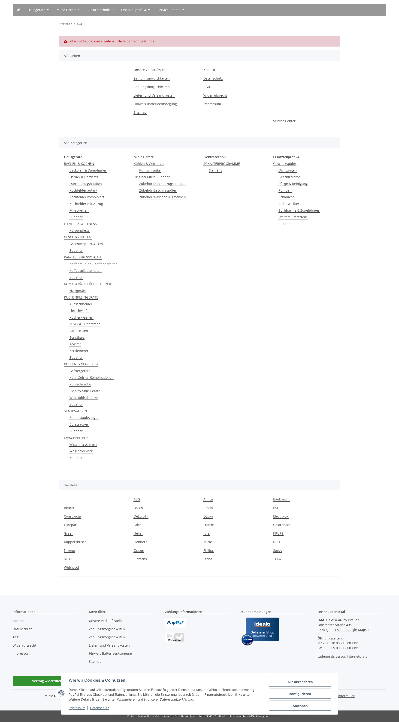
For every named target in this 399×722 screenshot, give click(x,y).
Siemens (215, 170)
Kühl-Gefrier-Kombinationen (92, 377)
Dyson (208, 516)
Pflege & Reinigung (293, 183)
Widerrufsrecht (215, 95)
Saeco (277, 550)
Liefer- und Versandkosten (154, 95)
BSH (276, 508)
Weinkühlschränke (84, 397)
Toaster (75, 344)
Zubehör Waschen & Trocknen (162, 197)
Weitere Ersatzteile (293, 217)
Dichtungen (288, 170)
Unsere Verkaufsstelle (150, 70)
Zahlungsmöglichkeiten (152, 78)
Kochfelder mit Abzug (86, 203)
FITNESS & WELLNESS (80, 224)
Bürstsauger (79, 424)
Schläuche (287, 197)
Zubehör (76, 217)
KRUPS (278, 533)
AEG (137, 499)
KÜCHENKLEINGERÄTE (81, 297)
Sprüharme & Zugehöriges (299, 210)
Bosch (138, 508)
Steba (207, 559)
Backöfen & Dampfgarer (88, 170)
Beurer (69, 508)
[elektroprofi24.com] (18, 10)
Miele (207, 542)
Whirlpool (71, 567)
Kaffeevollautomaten (86, 270)
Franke (208, 525)
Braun (208, 508)
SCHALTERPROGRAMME (221, 163)
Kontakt (209, 70)
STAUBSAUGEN (75, 411)
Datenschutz (99, 708)
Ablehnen (300, 706)
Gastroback (281, 525)
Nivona (69, 550)
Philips (208, 550)
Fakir (137, 525)
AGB (206, 87)
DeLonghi (141, 516)
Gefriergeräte (80, 371)
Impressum (77, 708)
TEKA (277, 559)
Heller (138, 533)
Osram (139, 550)
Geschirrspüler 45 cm (86, 244)
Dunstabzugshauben (86, 183)
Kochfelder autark (83, 190)
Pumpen (285, 190)
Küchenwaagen (81, 317)
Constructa (72, 516)
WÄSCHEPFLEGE (76, 437)
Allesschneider (81, 304)
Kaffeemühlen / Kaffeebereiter (93, 264)
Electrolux (280, 516)
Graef (68, 533)
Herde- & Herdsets (84, 177)
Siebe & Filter (289, 203)
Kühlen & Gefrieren (149, 163)
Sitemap (140, 112)
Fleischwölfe (79, 310)
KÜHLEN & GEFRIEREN (81, 364)
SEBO (68, 559)
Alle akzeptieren (300, 682)
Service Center (284, 121)
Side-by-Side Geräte (85, 391)
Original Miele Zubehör (152, 177)
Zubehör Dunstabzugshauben (162, 183)
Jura (206, 533)
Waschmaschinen (83, 444)
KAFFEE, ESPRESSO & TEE (83, 257)
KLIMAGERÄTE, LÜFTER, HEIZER (87, 284)
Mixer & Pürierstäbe (85, 324)
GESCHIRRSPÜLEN (77, 237)
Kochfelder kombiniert (87, 197)
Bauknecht (281, 499)
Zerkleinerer (79, 351)
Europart (71, 525)
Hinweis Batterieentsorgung (155, 104)
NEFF (277, 542)
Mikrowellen (79, 210)
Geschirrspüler (284, 163)
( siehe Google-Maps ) (352, 629)
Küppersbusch (75, 542)
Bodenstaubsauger (84, 417)
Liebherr (140, 542)
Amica (208, 499)
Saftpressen (79, 330)
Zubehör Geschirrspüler (157, 190)
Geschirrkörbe (290, 177)
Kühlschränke (80, 384)
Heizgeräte (78, 290)
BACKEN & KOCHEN (79, 163)
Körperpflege (80, 230)
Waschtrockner (81, 451)
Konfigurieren (300, 694)
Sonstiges (77, 337)
